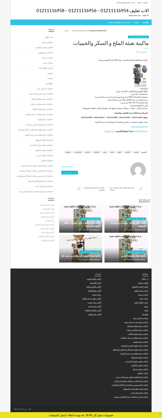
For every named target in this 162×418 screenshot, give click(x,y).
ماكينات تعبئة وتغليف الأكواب (41, 109)
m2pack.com (110, 131)
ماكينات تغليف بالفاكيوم (43, 150)
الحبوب (136, 152)
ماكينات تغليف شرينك (44, 155)
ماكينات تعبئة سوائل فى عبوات (41, 104)
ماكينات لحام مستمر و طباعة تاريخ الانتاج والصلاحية (34, 176)
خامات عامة (47, 63)
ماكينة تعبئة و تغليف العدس (133, 255)
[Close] (160, 414)
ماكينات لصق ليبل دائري (43, 186)
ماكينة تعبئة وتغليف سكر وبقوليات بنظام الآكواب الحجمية (82, 224)
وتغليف (68, 152)
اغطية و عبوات (46, 42)
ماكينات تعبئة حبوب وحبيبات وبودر (39, 94)
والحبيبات (77, 152)
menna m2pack (139, 230)
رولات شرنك (49, 220)
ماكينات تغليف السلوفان (43, 140)
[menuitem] (136, 22)
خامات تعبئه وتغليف (44, 53)
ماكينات (96, 152)
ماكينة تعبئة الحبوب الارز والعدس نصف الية (81, 255)
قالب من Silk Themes (22, 409)
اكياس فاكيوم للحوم (47, 205)
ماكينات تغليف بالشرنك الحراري (40, 145)
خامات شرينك (46, 58)
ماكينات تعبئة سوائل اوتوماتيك (41, 99)
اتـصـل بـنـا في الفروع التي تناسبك (126, 2)
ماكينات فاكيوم (46, 161)
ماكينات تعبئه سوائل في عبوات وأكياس (38, 114)
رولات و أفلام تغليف (44, 68)
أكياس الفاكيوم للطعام (46, 236)
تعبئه (104, 152)
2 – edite (48, 37)
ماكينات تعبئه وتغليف (44, 119)
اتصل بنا (139, 2)
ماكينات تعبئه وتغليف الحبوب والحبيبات (81, 30)
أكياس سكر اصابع (48, 232)
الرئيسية (145, 2)
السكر (127, 152)
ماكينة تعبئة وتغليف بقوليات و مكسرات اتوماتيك (128, 224)
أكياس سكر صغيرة (47, 228)
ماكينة (87, 152)
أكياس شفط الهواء (47, 216)
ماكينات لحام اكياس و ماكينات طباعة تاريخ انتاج (35, 171)
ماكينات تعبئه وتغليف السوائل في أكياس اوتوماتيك (34, 130)
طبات (49, 78)
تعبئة (112, 152)
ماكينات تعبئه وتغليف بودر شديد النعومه (38, 135)
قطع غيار (48, 83)
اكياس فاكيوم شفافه (46, 212)
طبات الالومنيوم (48, 209)
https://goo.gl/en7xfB (139, 127)
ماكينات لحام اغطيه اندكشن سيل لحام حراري (36, 166)
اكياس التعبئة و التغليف (43, 47)
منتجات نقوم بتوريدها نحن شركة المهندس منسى (35, 191)
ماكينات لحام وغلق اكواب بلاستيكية (39, 181)
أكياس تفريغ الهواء (47, 240)
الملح (119, 152)
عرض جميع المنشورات (69, 173)
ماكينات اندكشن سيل (44, 89)
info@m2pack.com (140, 131)
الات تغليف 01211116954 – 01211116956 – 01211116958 (92, 10)
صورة (49, 73)
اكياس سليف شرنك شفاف (44, 224)
